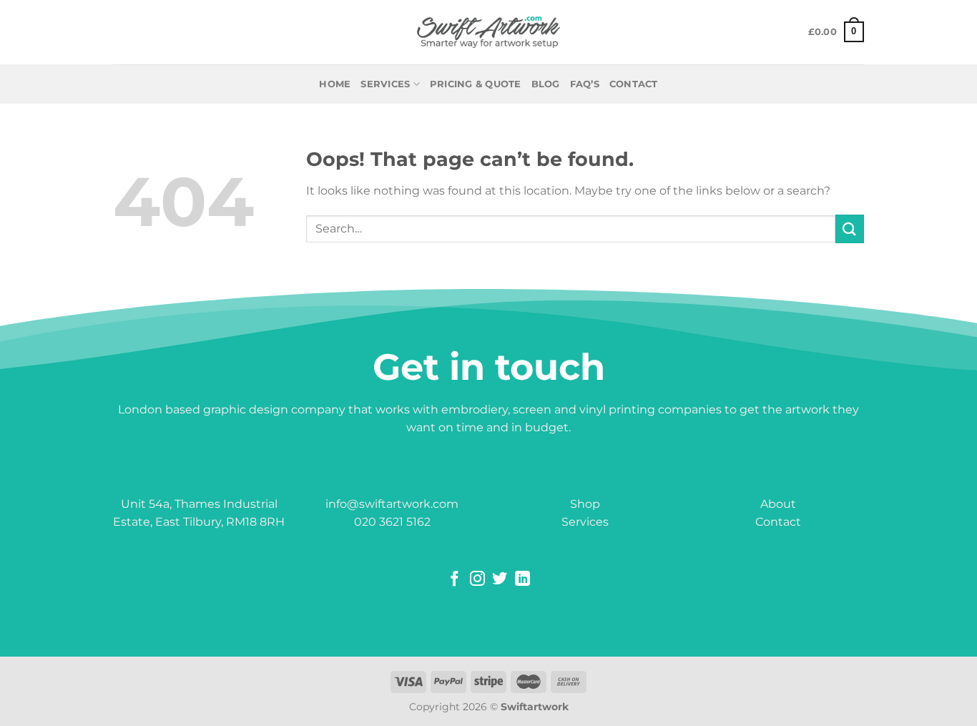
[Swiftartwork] (488, 32)
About (778, 504)
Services (385, 84)
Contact (778, 522)
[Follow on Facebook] (454, 580)
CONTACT (633, 84)
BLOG (545, 84)
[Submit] (849, 228)
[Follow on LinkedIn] (522, 580)
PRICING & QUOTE (475, 84)
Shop (585, 504)
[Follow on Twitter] (499, 580)
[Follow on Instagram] (477, 580)
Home (334, 84)
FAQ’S (584, 84)
